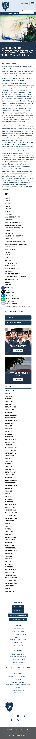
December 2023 (10, 477)
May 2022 (8, 529)
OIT (6, 290)
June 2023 (8, 494)
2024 (6, 209)
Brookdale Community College (8, 6)
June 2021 (8, 559)
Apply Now (18, 606)
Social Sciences (11, 298)
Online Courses (18, 690)
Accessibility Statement (14, 735)
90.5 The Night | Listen (18, 634)
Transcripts (18, 645)
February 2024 (10, 472)
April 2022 (9, 531)
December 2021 (10, 542)
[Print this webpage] (3, 303)
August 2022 (9, 521)
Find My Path (18, 379)
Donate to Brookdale (18, 615)
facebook (12, 720)
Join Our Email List (18, 619)
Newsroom (18, 642)
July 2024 (8, 458)
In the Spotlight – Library (15, 276)
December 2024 (10, 445)
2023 (6, 206)
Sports (8, 301)
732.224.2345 (30, 732)
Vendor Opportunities (18, 640)
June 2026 (8, 396)
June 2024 (8, 461)
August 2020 (9, 586)
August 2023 (9, 488)
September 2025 (11, 420)
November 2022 (11, 512)
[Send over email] (3, 299)
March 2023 (9, 502)
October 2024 (10, 450)
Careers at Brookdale (18, 659)
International (10, 279)
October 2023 (10, 483)
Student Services (18, 629)
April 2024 (9, 466)
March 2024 (9, 469)
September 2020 (11, 583)
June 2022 (8, 526)
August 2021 (9, 553)
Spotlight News (11, 304)
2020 (6, 198)
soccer (7, 295)
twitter (12, 716)
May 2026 (8, 399)
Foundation (9, 263)
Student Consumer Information (18, 667)
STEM (18, 687)
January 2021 (10, 572)
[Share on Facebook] (3, 288)
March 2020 (9, 591)
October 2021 (10, 548)
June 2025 (8, 428)
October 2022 (10, 515)
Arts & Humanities (12, 228)
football (9, 260)
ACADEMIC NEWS (11, 217)
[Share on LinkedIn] (3, 296)
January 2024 (10, 475)
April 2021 (9, 564)
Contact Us (18, 611)
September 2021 (11, 550)
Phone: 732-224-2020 (14, 322)
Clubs (7, 238)
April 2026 (9, 401)
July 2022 (8, 523)
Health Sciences (11, 268)
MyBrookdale (24, 3)
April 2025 (9, 434)
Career (7, 233)
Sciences (8, 293)
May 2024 (8, 464)
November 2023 (11, 480)
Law (6, 282)
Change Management (13, 236)
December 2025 (10, 412)
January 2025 (10, 442)
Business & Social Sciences (18, 676)
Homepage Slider (11, 274)
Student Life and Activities (15, 306)
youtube (18, 720)
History (8, 271)
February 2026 (10, 407)
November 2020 (11, 578)
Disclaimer (25, 735)
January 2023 (10, 507)
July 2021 (8, 556)
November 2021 (11, 545)
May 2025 (8, 431)
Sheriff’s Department (18, 657)
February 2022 (10, 537)
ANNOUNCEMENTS (11, 222)
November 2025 (11, 415)
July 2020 (8, 588)
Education (9, 249)
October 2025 (10, 418)
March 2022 (9, 534)
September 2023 (11, 485)
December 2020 (10, 575)
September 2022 (11, 518)
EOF (6, 252)
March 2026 (9, 404)
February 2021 (10, 569)
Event (7, 257)
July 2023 (8, 491)
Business (8, 230)
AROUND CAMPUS (11, 225)
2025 (6, 211)
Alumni (7, 219)
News (7, 287)
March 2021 (9, 567)
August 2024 (9, 456)
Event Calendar (18, 654)
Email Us (10, 317)
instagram (18, 716)
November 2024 (11, 447)
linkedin (24, 716)
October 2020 (10, 580)
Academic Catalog (18, 693)
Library (8, 285)
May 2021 (8, 561)
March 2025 (9, 437)
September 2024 (11, 453)
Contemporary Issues (13, 241)
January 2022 (10, 540)
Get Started (18, 350)
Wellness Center (18, 665)
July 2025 (8, 426)
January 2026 (10, 409)
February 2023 (10, 504)
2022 (6, 203)
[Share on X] (3, 292)
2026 (6, 214)
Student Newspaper (18, 662)
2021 (6, 201)
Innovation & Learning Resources (18, 685)
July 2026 (8, 393)
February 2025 (10, 439)
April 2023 (9, 499)
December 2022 (10, 510)
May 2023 (8, 496)
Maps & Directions (18, 631)
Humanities (18, 679)
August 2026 (9, 390)
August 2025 (9, 423)
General (8, 266)
